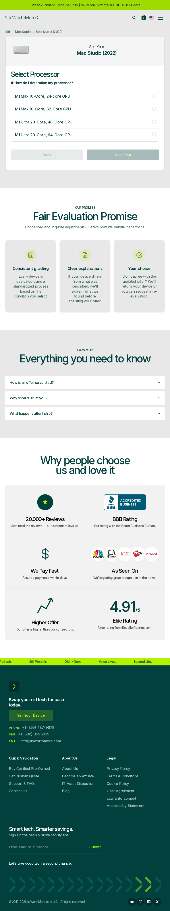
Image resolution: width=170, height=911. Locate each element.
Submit (95, 847)
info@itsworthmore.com (41, 741)
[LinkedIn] (149, 902)
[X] (157, 902)
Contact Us (18, 791)
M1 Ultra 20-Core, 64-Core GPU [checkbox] (43, 135)
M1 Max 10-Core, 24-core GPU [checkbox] (42, 96)
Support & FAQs (22, 783)
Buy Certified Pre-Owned (29, 768)
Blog (65, 791)
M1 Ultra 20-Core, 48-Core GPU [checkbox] (43, 122)
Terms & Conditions (122, 776)
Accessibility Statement (125, 805)
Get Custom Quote (24, 776)
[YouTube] (132, 902)
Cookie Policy (118, 783)
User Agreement (120, 791)
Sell (8, 32)
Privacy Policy (118, 768)
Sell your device (31, 715)
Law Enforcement (121, 798)
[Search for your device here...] (134, 18)
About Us (70, 768)
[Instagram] (140, 902)
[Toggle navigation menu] (160, 17)
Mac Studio (23, 32)
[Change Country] (151, 17)
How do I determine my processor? (43, 83)
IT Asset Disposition (78, 783)
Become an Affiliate (78, 776)
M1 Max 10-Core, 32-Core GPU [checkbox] (43, 109)
